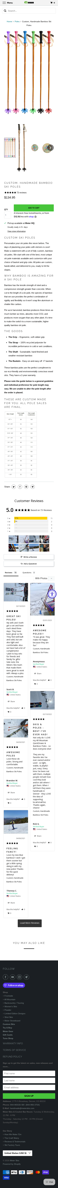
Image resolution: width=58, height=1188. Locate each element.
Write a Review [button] (30, 557)
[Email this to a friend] (32, 487)
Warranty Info (13, 1043)
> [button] (30, 923)
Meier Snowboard (12, 1021)
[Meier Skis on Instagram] (20, 977)
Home (9, 21)
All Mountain (9, 999)
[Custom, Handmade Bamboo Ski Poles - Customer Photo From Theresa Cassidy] (34, 548)
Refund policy (12, 1056)
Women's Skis (11, 1006)
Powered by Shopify (12, 1164)
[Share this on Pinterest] (26, 487)
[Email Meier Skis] (27, 977)
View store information (16, 231)
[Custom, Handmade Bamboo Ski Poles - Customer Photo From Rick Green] (34, 539)
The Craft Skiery (12, 1138)
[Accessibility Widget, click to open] (52, 594)
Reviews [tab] (8, 572)
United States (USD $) (15, 1153)
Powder (8, 1010)
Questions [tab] (27, 572)
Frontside (9, 996)
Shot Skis (9, 1017)
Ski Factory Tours (12, 1145)
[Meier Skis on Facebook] (6, 977)
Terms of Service (14, 1050)
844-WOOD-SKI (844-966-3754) (25, 1105)
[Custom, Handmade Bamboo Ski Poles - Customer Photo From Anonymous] (24, 539)
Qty (6, 209)
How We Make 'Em (13, 1134)
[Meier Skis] (29, 2)
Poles (17, 21)
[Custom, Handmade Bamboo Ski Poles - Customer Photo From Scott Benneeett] (13, 539)
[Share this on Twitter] (13, 487)
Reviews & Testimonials (15, 1141)
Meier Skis (14, 1160)
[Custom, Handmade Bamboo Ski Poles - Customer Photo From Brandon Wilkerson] (24, 548)
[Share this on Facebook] (19, 487)
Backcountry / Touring (14, 1003)
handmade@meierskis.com (22, 1108)
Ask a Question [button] (30, 563)
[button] (9, 148)
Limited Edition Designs (15, 1013)
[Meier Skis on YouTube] (13, 977)
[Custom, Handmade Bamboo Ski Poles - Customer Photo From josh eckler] (44, 548)
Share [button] (12, 701)
